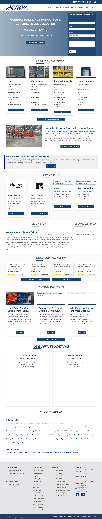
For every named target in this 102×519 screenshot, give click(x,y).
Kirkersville (90, 431)
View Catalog (51, 166)
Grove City (38, 431)
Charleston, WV (46, 423)
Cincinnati (54, 423)
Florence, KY (9, 431)
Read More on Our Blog (51, 339)
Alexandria (9, 452)
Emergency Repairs (38, 510)
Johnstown (82, 431)
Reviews (81, 7)
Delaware (75, 427)
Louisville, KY (46, 435)
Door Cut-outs (37, 490)
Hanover (33, 452)
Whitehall (86, 439)
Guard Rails (59, 479)
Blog (87, 7)
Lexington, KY (18, 435)
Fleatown (20, 452)
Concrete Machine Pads (63, 484)
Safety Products (63, 112)
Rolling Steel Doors (38, 470)
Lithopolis (26, 435)
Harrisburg (52, 431)
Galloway (31, 431)
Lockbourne (33, 435)
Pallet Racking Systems (62, 493)
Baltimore (19, 423)
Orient (71, 435)
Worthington (17, 443)
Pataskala (83, 435)
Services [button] (58, 7)
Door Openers (37, 487)
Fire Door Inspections (39, 495)
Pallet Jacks (59, 476)
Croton (64, 427)
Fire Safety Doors (38, 479)
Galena (26, 431)
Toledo (53, 439)
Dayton (69, 427)
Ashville (13, 423)
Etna (90, 427)
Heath (38, 452)
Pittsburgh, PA (10, 439)
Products (55, 516)
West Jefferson (70, 439)
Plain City (17, 439)
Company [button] (66, 7)
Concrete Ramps (60, 481)
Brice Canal (32, 423)
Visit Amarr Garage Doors (16, 213)
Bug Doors (36, 484)
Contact (93, 7)
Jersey (52, 452)
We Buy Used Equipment (63, 495)
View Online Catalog (35, 42)
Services (62, 516)
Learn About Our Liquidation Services (70, 146)
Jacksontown (45, 452)
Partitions (59, 473)
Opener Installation (38, 504)
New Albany (64, 435)
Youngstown (25, 443)
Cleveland (61, 423)
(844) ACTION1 (81, 476)
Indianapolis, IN (74, 431)
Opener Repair (37, 501)
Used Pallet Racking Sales (16, 473)
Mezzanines (59, 470)
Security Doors (37, 481)
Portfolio (73, 7)
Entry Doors (36, 476)
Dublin (85, 427)
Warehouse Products (39, 110)
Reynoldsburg (30, 439)
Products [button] (51, 7)
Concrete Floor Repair (62, 487)
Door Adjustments (38, 507)
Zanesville (75, 452)
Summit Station (39, 439)
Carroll (38, 423)
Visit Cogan (63, 206)
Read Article (20, 332)
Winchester (9, 443)
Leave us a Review (66, 279)
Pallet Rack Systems (15, 470)
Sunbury (47, 439)
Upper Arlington (60, 439)
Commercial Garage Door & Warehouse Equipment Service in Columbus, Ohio (27, 427)
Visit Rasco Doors (86, 206)
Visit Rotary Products (39, 213)
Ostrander (77, 435)
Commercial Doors (16, 110)
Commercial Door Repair (40, 493)
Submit (72, 51)
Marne (57, 452)
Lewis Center (9, 435)
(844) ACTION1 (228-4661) (84, 2)
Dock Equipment (86, 110)
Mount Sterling (55, 435)
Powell (23, 439)
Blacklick (25, 423)
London (40, 435)
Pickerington (91, 435)
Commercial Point (56, 427)
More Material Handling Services (51, 119)
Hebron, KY (60, 431)
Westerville (79, 439)
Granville (26, 452)
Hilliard (66, 431)
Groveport (45, 431)
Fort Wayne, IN (18, 431)
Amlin (7, 423)
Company (69, 516)
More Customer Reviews (35, 279)
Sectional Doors (37, 473)
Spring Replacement (38, 498)
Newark (62, 452)
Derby (80, 427)
